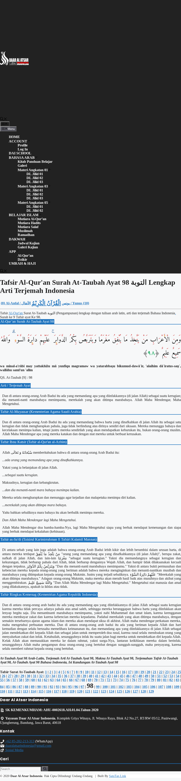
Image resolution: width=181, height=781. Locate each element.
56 (8, 680)
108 (168, 687)
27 (9, 676)
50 (152, 676)
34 (53, 676)
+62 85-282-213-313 (19, 741)
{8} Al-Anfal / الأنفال (16, 303)
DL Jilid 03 (34, 182)
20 (148, 672)
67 (77, 680)
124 (111, 691)
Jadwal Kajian (29, 243)
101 (113, 687)
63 (52, 680)
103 (129, 687)
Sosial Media (13, 750)
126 (127, 691)
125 (119, 691)
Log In (23, 149)
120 (79, 691)
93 (57, 687)
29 (22, 676)
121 (87, 691)
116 (48, 691)
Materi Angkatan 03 (33, 186)
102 (121, 687)
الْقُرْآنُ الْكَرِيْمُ (46, 303)
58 (20, 680)
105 (144, 687)
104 (137, 687)
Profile (23, 145)
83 (177, 680)
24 (173, 672)
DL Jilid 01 (34, 174)
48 (140, 676)
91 (45, 687)
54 (177, 676)
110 (2, 691)
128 (143, 691)
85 (8, 687)
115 (40, 691)
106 (152, 687)
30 (28, 676)
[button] (3, 119)
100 (105, 687)
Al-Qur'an (16, 313)
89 (32, 687)
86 (14, 687)
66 (71, 680)
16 (123, 672)
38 (78, 676)
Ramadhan (26, 235)
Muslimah (25, 231)
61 (39, 680)
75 (127, 680)
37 (72, 676)
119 (71, 691)
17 (130, 672)
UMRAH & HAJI (22, 263)
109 (176, 687)
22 (160, 672)
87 (20, 687)
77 (139, 680)
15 (117, 672)
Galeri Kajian (28, 247)
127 (135, 691)
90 (39, 687)
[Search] (45, 768)
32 (41, 676)
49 (146, 676)
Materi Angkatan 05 (33, 202)
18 (136, 672)
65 (64, 680)
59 (27, 680)
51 (159, 676)
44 (115, 676)
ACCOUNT (18, 141)
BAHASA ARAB (22, 157)
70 (96, 680)
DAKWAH (17, 239)
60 (33, 680)
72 (108, 680)
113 (25, 691)
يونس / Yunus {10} (75, 303)
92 (51, 687)
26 (3, 676)
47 (134, 676)
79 (152, 680)
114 (33, 691)
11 (92, 672)
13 (105, 672)
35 (59, 676)
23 (167, 672)
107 (160, 687)
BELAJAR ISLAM (23, 215)
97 (82, 687)
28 (16, 676)
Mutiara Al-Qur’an (32, 219)
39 (84, 676)
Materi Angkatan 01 (33, 170)
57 (14, 680)
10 (87, 672)
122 (95, 691)
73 (115, 680)
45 (121, 676)
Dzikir (22, 259)
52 (165, 676)
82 (171, 680)
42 (103, 676)
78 (146, 680)
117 (56, 691)
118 (64, 691)
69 (89, 680)
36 (65, 676)
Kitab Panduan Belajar (35, 161)
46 (128, 676)
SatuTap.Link (117, 776)
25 (179, 672)
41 (96, 676)
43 (109, 676)
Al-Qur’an (25, 255)
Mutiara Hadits (29, 223)
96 (76, 687)
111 (10, 691)
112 (17, 691)
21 (154, 672)
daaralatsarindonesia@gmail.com (27, 745)
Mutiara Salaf (28, 227)
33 (47, 676)
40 (90, 676)
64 (58, 680)
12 (99, 672)
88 (26, 687)
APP (12, 251)
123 (103, 691)
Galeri (22, 165)
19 (142, 672)
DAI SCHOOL (20, 153)
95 (70, 687)
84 (2, 687)
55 (2, 680)
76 (133, 680)
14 (111, 672)
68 (83, 680)
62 (45, 680)
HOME (14, 137)
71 (102, 680)
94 (64, 687)
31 (34, 676)
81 (165, 680)
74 (121, 680)
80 (158, 680)
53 (171, 676)
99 (98, 687)
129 (151, 691)
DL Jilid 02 (34, 178)
